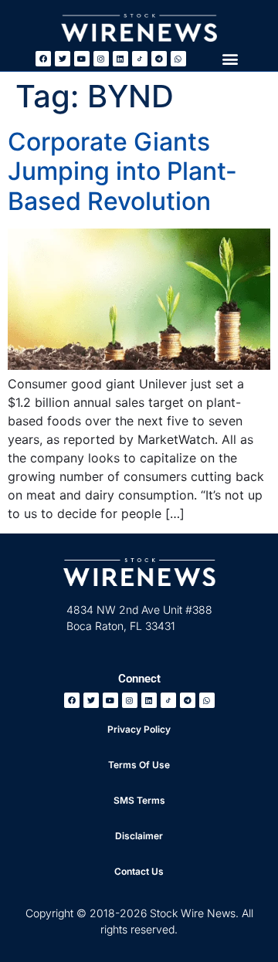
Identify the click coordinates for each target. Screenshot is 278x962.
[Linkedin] (120, 58)
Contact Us (139, 871)
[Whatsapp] (178, 58)
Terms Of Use (139, 765)
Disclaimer (139, 836)
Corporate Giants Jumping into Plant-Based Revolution (122, 171)
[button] (229, 58)
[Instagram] (101, 58)
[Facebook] (43, 58)
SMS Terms (139, 800)
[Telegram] (159, 58)
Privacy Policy (139, 729)
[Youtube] (82, 58)
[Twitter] (62, 58)
